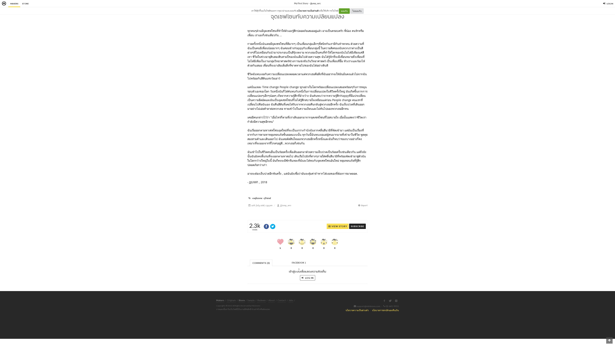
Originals (231, 300)
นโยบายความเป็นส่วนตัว (308, 10)
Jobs (291, 300)
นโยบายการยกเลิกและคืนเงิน (385, 310)
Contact (282, 300)
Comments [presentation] (261, 263)
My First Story (301, 3)
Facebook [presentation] (299, 263)
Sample (251, 300)
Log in (309, 277)
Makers (14, 3)
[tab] (261, 262)
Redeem (261, 300)
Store (25, 3)
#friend (267, 198)
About (271, 300)
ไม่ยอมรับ (357, 11)
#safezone (257, 198)
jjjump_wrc (315, 3)
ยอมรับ (344, 11)
